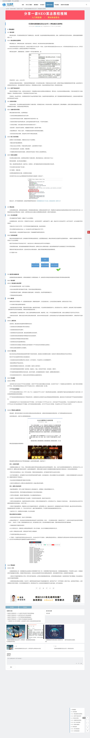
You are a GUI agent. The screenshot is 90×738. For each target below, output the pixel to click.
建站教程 (36, 4)
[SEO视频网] (9, 4)
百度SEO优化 (49, 4)
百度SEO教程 (13, 8)
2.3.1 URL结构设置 (75, 728)
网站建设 (25, 607)
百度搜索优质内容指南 (30, 639)
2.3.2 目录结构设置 (75, 730)
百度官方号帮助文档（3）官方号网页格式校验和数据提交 (19, 617)
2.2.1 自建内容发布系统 (76, 720)
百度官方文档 (19, 8)
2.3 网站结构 (74, 726)
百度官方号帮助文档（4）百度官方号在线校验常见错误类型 (20, 619)
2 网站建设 (73, 709)
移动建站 (12, 607)
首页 (23, 4)
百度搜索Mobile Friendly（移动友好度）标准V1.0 (48, 200)
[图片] (81, 663)
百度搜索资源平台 (46, 26)
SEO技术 (42, 4)
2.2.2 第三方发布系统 (75, 722)
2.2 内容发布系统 (75, 718)
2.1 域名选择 (74, 711)
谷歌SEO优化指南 (65, 4)
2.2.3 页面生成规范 (75, 724)
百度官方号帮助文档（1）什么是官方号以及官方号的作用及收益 (21, 613)
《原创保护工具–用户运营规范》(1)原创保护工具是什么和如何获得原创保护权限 (24, 621)
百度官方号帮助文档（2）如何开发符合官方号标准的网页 (19, 615)
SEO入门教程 (29, 4)
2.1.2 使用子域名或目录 (76, 716)
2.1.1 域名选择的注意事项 (76, 713)
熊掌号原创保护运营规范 (70, 639)
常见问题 (57, 4)
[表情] (79, 663)
